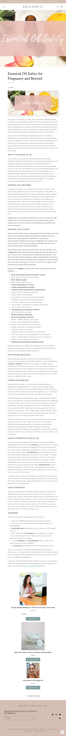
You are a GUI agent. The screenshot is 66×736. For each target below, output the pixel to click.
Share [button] (11, 87)
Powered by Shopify (24, 729)
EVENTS (33, 706)
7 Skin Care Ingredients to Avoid (33, 566)
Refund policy (34, 729)
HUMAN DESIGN (23, 706)
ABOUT (45, 706)
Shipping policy (28, 731)
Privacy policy (43, 729)
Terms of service (53, 729)
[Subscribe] (33, 718)
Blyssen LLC (16, 729)
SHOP (40, 706)
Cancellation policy (39, 731)
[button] (4, 7)
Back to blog (34, 696)
